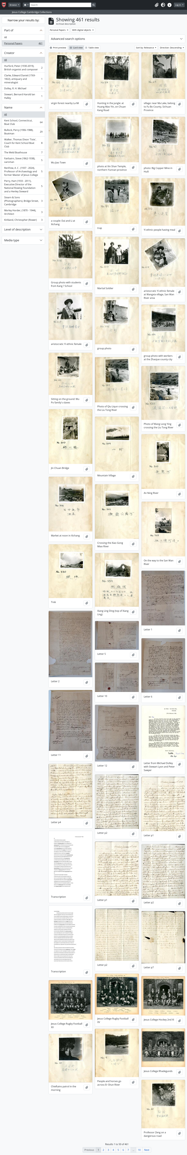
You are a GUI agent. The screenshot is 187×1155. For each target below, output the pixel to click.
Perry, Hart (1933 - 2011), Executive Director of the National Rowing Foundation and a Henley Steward (23, 186)
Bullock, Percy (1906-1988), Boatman (23, 131)
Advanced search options (68, 39)
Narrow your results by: (23, 20)
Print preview (59, 47)
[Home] (5, 5)
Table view (93, 47)
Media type (11, 240)
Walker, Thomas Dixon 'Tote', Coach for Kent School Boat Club (23, 143)
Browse (13, 5)
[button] (156, 5)
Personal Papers (23, 44)
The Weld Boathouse (23, 153)
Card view (77, 47)
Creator (9, 53)
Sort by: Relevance (145, 47)
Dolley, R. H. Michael (23, 89)
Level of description (17, 229)
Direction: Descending (171, 47)
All (5, 37)
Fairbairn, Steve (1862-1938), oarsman (23, 160)
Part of (8, 30)
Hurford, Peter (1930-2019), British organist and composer (23, 67)
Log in (178, 5)
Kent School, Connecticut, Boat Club (23, 122)
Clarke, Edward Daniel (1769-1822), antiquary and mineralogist (23, 79)
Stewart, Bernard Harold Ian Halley (23, 96)
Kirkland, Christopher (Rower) (23, 220)
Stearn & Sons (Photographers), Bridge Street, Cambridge (23, 201)
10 (139, 1149)
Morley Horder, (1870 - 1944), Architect (23, 212)
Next (146, 1149)
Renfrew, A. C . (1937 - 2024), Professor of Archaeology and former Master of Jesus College (23, 171)
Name (8, 107)
